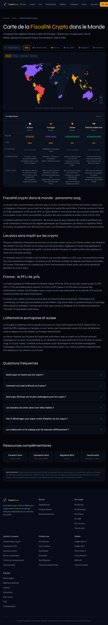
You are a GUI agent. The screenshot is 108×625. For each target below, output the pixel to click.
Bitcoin (23, 4)
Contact (6, 587)
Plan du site (8, 597)
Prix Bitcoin (79, 505)
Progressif (85, 48)
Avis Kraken (43, 551)
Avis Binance (44, 541)
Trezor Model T (80, 555)
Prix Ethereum (80, 509)
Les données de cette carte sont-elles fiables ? (30, 407)
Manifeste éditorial (11, 583)
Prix (40, 4)
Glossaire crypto (10, 551)
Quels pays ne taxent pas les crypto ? (25, 374)
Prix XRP (77, 519)
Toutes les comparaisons (13, 560)
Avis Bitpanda (44, 560)
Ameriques (24, 56)
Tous (26, 48)
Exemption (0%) (41, 48)
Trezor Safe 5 (80, 551)
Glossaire (94, 4)
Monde (8, 56)
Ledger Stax (79, 546)
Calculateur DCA (10, 546)
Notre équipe (8, 578)
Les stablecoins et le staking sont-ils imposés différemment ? (37, 429)
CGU (5, 601)
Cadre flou (99, 48)
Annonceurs (8, 592)
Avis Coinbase (44, 546)
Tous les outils (9, 565)
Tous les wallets (81, 565)
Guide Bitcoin (44, 505)
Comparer (74, 4)
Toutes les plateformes (48, 565)
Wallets (63, 4)
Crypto (32, 4)
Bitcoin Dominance (46, 514)
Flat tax (56, 48)
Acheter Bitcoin (45, 509)
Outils (84, 4)
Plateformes (51, 4)
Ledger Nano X (80, 541)
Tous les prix (79, 528)
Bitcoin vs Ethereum (11, 555)
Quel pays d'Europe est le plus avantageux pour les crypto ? (36, 396)
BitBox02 (78, 560)
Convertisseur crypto (11, 541)
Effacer (98, 116)
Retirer (29, 130)
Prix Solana (79, 514)
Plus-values (70, 48)
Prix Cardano (79, 523)
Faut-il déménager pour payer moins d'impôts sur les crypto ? (37, 418)
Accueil (6, 18)
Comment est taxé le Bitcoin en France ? (26, 385)
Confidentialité (9, 606)
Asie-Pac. (34, 56)
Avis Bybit (43, 555)
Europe (15, 56)
